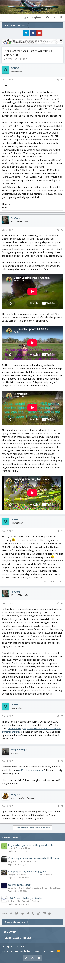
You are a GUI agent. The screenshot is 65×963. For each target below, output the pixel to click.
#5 (62, 716)
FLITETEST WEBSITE (12, 937)
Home (52, 951)
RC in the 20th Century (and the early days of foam (39, 888)
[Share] (58, 80)
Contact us (7, 951)
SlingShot (16, 794)
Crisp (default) (11, 946)
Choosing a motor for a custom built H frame (33, 858)
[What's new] (54, 17)
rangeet (11, 848)
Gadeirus (12, 901)
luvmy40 (11, 874)
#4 (62, 603)
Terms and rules (22, 951)
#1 (62, 79)
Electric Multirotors (24, 848)
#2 (62, 230)
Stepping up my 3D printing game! (27, 871)
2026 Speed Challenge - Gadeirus (26, 898)
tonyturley (12, 888)
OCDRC (9, 59)
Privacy (36, 951)
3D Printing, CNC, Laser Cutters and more (34, 874)
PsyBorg (15, 218)
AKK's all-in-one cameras (31, 770)
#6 (62, 761)
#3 (62, 531)
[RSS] (59, 951)
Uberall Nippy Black (19, 884)
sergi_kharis (13, 861)
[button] (4, 17)
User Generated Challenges (29, 901)
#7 (62, 806)
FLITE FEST (27, 937)
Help (44, 951)
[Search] (61, 17)
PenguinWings (19, 749)
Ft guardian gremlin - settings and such (30, 845)
